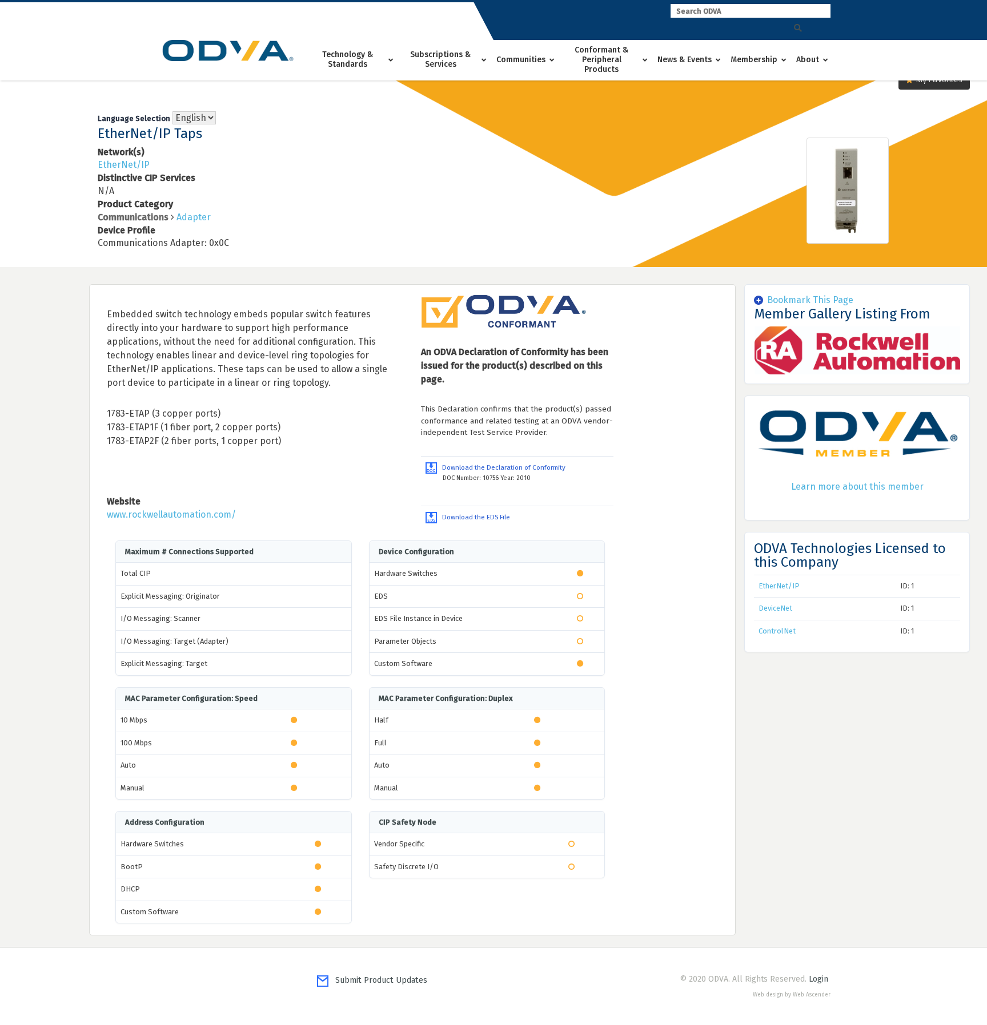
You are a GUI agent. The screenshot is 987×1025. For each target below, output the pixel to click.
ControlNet (777, 631)
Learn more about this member (857, 486)
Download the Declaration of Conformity (501, 467)
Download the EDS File (473, 517)
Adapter (193, 217)
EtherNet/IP (124, 164)
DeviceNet (775, 608)
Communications (133, 217)
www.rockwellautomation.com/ (171, 514)
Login (818, 979)
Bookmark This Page (810, 299)
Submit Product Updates (377, 980)
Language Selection (134, 118)
